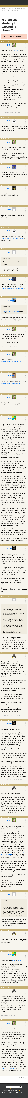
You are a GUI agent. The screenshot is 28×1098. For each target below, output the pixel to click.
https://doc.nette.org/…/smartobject (12, 288)
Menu (3, 6)
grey (8, 600)
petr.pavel (10, 419)
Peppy (9, 209)
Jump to (4, 1086)
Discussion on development (13, 8)
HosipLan (10, 121)
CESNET (20, 1090)
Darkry (9, 167)
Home (3, 8)
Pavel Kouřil (11, 279)
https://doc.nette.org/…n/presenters (12, 238)
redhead (10, 548)
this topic (17, 50)
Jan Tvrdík (10, 375)
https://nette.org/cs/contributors (11, 383)
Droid (8, 188)
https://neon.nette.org (8, 1068)
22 (7, 656)
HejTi (8, 45)
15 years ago (5, 41)
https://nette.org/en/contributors (11, 361)
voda (8, 252)
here (13, 960)
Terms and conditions (7, 1088)
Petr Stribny (11, 300)
